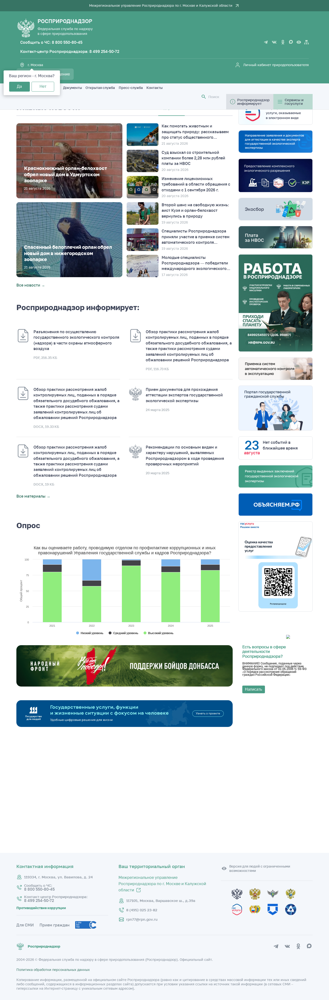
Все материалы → (33, 496)
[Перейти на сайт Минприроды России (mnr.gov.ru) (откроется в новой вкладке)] (293, 902)
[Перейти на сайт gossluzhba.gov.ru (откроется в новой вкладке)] (276, 902)
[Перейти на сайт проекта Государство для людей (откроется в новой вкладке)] (124, 725)
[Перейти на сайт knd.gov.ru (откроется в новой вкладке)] (276, 917)
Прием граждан (54, 925)
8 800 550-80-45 (67, 42)
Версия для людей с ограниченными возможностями (259, 868)
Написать (253, 689)
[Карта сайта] (306, 42)
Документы (72, 88)
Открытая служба (100, 88)
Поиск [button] (213, 97)
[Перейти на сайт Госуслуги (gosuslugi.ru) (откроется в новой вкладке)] (240, 917)
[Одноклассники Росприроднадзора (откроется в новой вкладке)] (282, 42)
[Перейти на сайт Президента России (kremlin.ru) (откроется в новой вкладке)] (240, 902)
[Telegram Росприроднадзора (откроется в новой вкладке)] (265, 42)
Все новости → (30, 285)
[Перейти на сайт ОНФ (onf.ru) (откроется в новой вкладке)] (124, 685)
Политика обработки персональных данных (53, 970)
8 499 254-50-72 (104, 51)
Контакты (154, 88)
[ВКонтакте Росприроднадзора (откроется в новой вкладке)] (274, 42)
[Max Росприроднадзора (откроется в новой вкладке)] (291, 42)
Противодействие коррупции (41, 908)
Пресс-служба (131, 88)
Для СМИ (25, 925)
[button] (203, 97)
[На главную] (25, 28)
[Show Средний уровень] (123, 633)
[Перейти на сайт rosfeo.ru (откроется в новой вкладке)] (293, 917)
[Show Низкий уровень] (89, 633)
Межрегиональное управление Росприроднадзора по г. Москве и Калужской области (160, 5)
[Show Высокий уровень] (158, 633)
